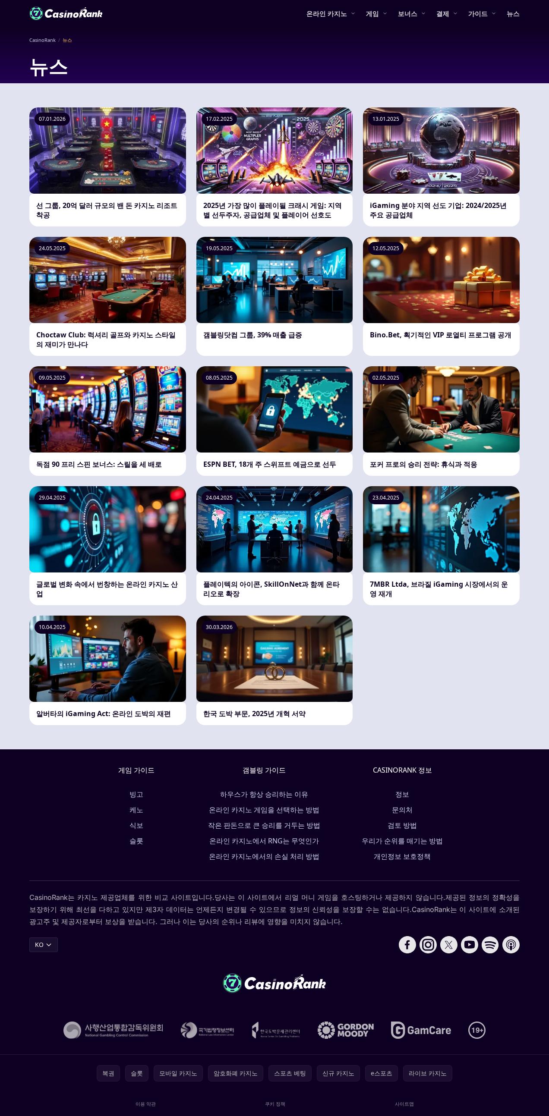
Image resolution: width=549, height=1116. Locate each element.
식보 (136, 825)
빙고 (136, 794)
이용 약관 (146, 1103)
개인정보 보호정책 (402, 856)
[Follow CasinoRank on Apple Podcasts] (511, 944)
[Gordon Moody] (346, 1030)
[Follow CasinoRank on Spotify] (490, 944)
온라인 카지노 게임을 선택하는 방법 (264, 809)
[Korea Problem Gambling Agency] (276, 1030)
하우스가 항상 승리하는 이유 (264, 794)
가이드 (478, 13)
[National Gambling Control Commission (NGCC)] (113, 1030)
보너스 (407, 13)
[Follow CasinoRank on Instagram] (428, 944)
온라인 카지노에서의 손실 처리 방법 (264, 856)
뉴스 (513, 13)
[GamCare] (421, 1030)
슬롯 (136, 841)
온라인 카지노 (326, 13)
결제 (442, 13)
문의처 (402, 809)
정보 (402, 794)
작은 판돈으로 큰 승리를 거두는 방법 (264, 825)
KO (39, 944)
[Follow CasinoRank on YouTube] (469, 944)
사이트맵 (404, 1103)
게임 (372, 13)
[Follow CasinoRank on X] (449, 944)
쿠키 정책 (275, 1103)
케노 (136, 809)
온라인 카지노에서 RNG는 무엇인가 (264, 841)
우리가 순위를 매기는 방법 (402, 841)
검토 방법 (402, 825)
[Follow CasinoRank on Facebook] (407, 944)
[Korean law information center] (207, 1030)
